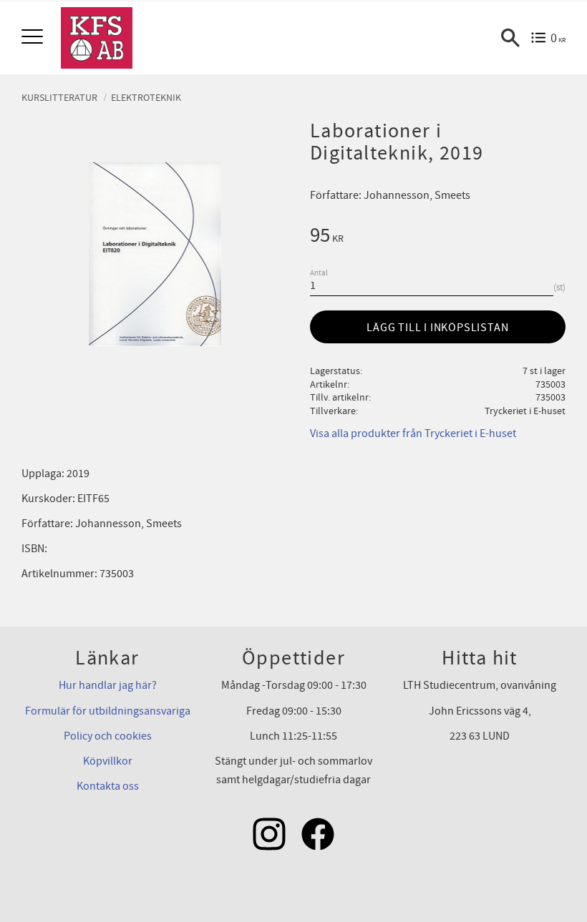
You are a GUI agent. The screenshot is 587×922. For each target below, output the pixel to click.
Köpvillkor (107, 761)
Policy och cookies (108, 736)
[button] (34, 37)
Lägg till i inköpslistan (437, 327)
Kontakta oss (108, 786)
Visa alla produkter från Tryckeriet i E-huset (413, 433)
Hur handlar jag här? (108, 685)
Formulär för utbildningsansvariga (107, 711)
